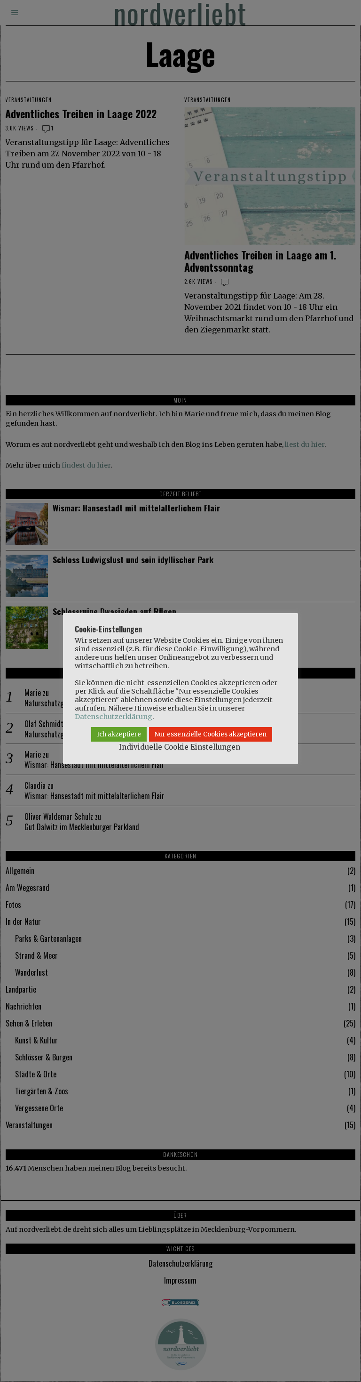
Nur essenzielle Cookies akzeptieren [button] (211, 734)
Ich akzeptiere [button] (119, 734)
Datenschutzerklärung (113, 716)
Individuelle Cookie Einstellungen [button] (179, 747)
